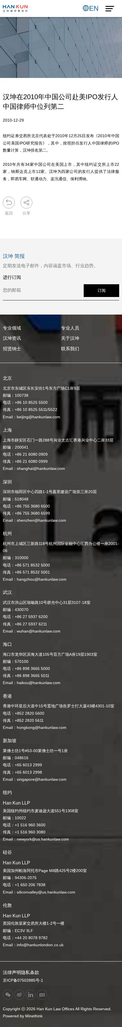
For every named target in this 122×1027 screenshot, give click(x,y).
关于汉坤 (70, 338)
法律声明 (12, 972)
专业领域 (12, 328)
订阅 (102, 290)
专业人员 (70, 328)
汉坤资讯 (12, 338)
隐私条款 (30, 972)
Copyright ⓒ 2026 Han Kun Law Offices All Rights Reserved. (57, 1009)
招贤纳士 (12, 348)
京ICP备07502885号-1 (23, 980)
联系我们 (70, 348)
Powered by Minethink (23, 1016)
